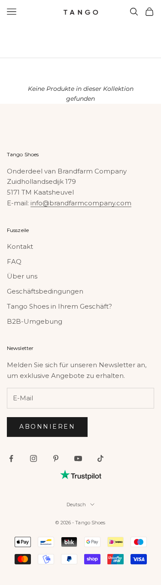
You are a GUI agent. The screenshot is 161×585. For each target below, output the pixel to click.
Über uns (22, 276)
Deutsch (76, 504)
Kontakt (20, 246)
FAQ (14, 261)
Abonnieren (47, 426)
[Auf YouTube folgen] (78, 458)
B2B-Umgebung (34, 321)
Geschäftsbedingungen (45, 291)
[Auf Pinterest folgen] (56, 458)
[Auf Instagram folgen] (33, 458)
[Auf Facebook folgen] (11, 458)
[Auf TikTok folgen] (100, 458)
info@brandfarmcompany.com (80, 203)
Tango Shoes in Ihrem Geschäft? (59, 306)
